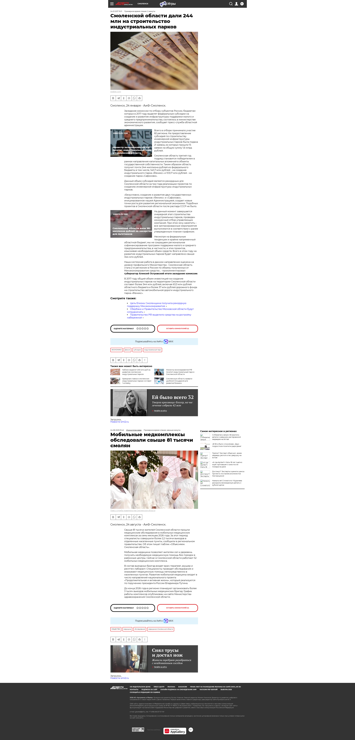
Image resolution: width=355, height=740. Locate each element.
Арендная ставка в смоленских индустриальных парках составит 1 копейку (136, 381)
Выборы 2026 (226, 689)
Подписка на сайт (149, 689)
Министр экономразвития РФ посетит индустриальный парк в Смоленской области (180, 372)
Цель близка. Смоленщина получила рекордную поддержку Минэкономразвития (156, 304)
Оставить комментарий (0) (177, 329)
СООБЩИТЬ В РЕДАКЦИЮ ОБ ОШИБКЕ (145, 692)
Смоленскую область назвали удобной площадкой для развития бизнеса (179, 381)
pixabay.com (115, 92)
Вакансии (182, 687)
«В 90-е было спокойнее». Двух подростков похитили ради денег (226, 445)
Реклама (171, 687)
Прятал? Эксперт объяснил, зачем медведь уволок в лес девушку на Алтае (227, 455)
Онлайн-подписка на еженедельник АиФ (178, 689)
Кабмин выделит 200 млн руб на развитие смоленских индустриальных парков (136, 372)
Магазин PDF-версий (208, 689)
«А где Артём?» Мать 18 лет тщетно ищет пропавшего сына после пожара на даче (227, 464)
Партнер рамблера (153, 730)
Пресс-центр (159, 687)
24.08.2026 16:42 (117, 430)
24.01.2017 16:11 (116, 11)
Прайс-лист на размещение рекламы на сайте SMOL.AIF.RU (215, 687)
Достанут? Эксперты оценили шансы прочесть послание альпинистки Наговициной (228, 473)
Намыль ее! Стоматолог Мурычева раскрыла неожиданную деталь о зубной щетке (227, 483)
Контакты (134, 689)
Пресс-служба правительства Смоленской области (132, 511)
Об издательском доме (140, 687)
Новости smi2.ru (119, 421)
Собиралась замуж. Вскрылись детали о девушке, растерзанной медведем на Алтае (226, 437)
